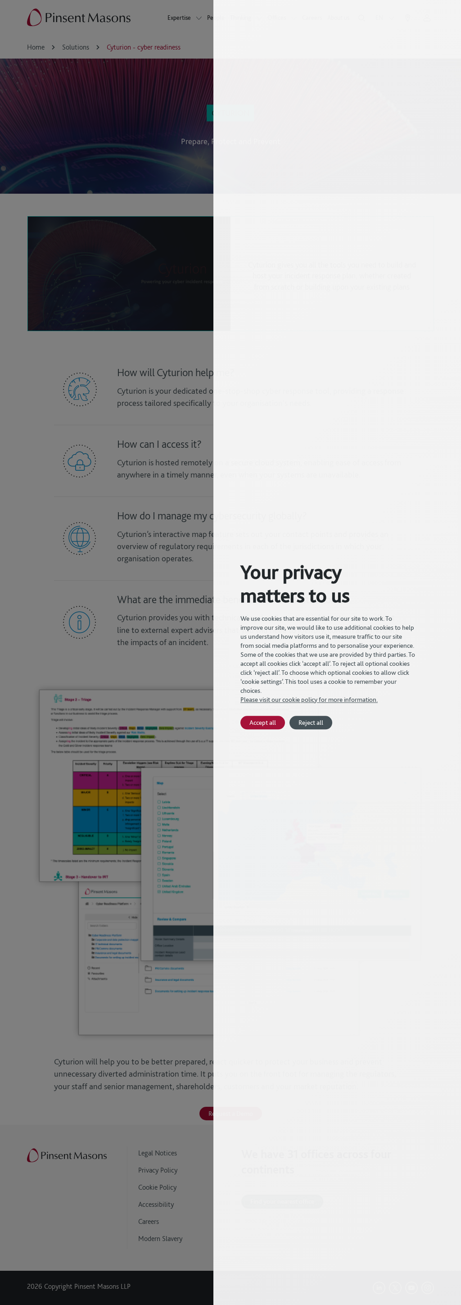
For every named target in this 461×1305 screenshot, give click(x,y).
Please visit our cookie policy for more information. (309, 700)
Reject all (310, 722)
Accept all (262, 722)
